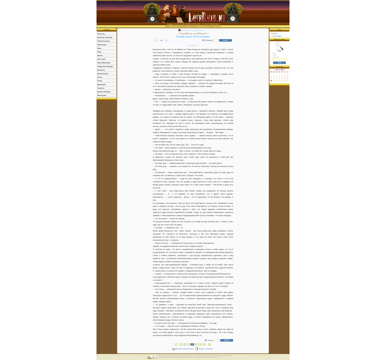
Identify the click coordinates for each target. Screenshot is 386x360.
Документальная (102, 73)
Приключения (101, 45)
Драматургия (101, 84)
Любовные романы (103, 41)
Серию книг (276, 57)
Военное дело (101, 95)
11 (188, 344)
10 (184, 344)
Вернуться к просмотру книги (185, 349)
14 (200, 344)
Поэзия (99, 81)
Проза (99, 48)
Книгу (274, 53)
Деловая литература (103, 92)
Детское (100, 55)
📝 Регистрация (276, 36)
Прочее (99, 77)
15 (204, 344)
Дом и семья (101, 59)
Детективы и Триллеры (104, 37)
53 (209, 344)
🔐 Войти (274, 33)
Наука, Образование (103, 63)
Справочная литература (105, 66)
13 (196, 344)
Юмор (99, 52)
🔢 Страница (207, 40)
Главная (106, 29)
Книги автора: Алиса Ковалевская (193, 30)
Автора (275, 55)
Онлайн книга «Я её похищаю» (193, 36)
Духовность (101, 70)
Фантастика (101, 34)
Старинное (100, 88)
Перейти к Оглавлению (206, 349)
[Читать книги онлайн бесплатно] (193, 22)
